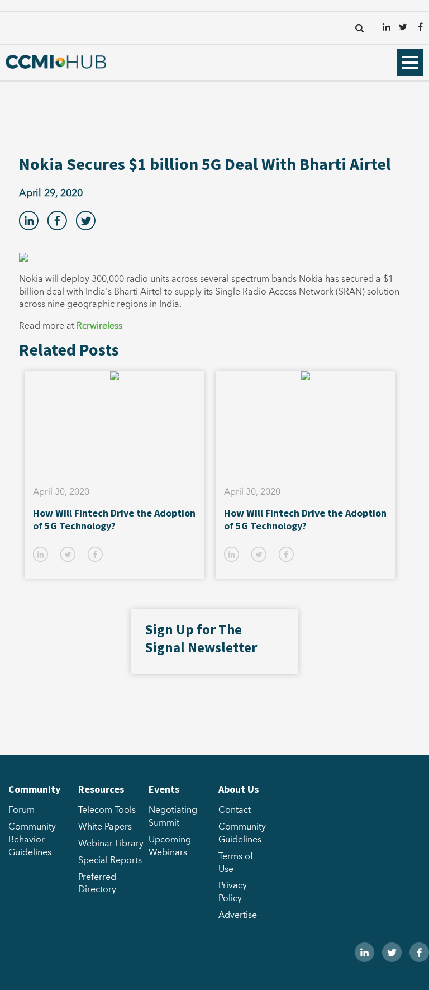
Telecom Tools (107, 810)
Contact (234, 810)
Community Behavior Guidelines (32, 840)
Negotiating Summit (173, 816)
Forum (21, 810)
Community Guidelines (242, 833)
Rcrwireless (99, 326)
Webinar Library (111, 843)
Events (164, 789)
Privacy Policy (232, 891)
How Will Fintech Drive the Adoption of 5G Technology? (114, 519)
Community (34, 789)
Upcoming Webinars (170, 846)
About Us (238, 789)
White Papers (105, 827)
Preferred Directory (97, 883)
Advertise (237, 915)
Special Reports (110, 860)
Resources (101, 789)
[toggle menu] (410, 62)
